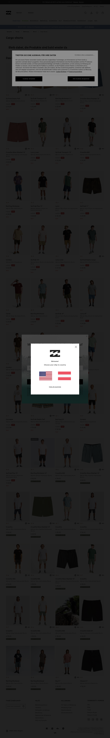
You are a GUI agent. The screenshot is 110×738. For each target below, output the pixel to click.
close (76, 347)
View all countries (55, 387)
